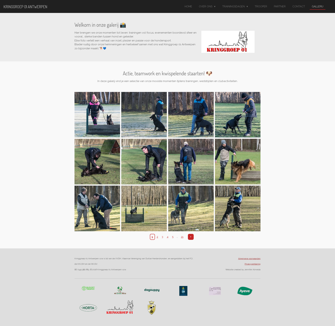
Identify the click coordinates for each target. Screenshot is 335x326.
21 (182, 236)
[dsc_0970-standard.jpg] (191, 114)
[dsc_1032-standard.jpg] (191, 161)
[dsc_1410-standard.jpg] (237, 208)
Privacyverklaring (252, 264)
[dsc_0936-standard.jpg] (144, 114)
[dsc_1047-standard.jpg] (237, 161)
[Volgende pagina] (191, 237)
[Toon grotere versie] (183, 291)
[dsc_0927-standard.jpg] (97, 114)
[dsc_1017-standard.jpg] (97, 161)
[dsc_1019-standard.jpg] (144, 161)
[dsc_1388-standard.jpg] (144, 208)
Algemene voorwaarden (249, 258)
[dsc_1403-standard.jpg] (191, 208)
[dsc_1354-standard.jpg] (97, 208)
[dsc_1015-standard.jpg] (237, 114)
